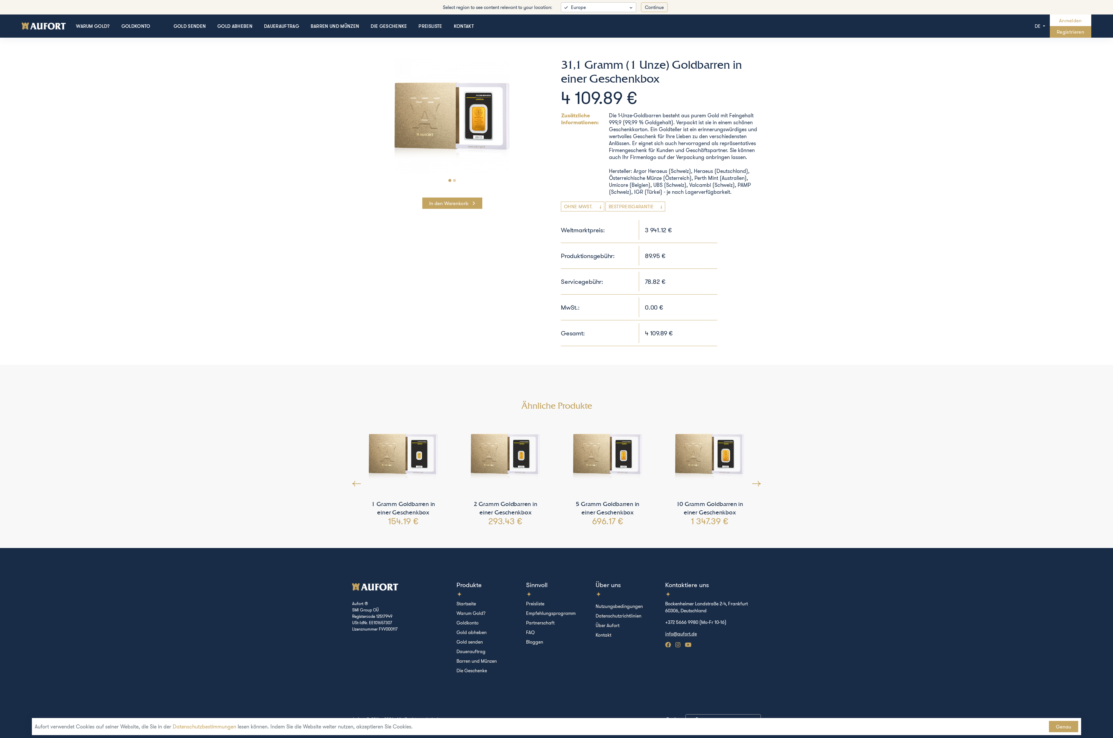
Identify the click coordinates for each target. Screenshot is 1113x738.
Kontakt (464, 26)
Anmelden (1070, 20)
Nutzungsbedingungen (619, 606)
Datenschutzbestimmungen (204, 726)
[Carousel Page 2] (454, 180)
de (1038, 26)
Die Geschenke (389, 26)
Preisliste (430, 26)
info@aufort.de (681, 634)
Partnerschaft (540, 623)
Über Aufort (607, 625)
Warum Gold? (93, 26)
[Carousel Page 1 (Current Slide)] (449, 180)
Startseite (466, 604)
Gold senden (190, 26)
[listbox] (598, 7)
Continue (654, 7)
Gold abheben (234, 26)
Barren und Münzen (335, 26)
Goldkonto (135, 26)
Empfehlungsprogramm (551, 613)
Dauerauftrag (281, 26)
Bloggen (534, 642)
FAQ (530, 632)
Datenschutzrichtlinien (618, 616)
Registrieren (1070, 32)
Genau (1063, 727)
